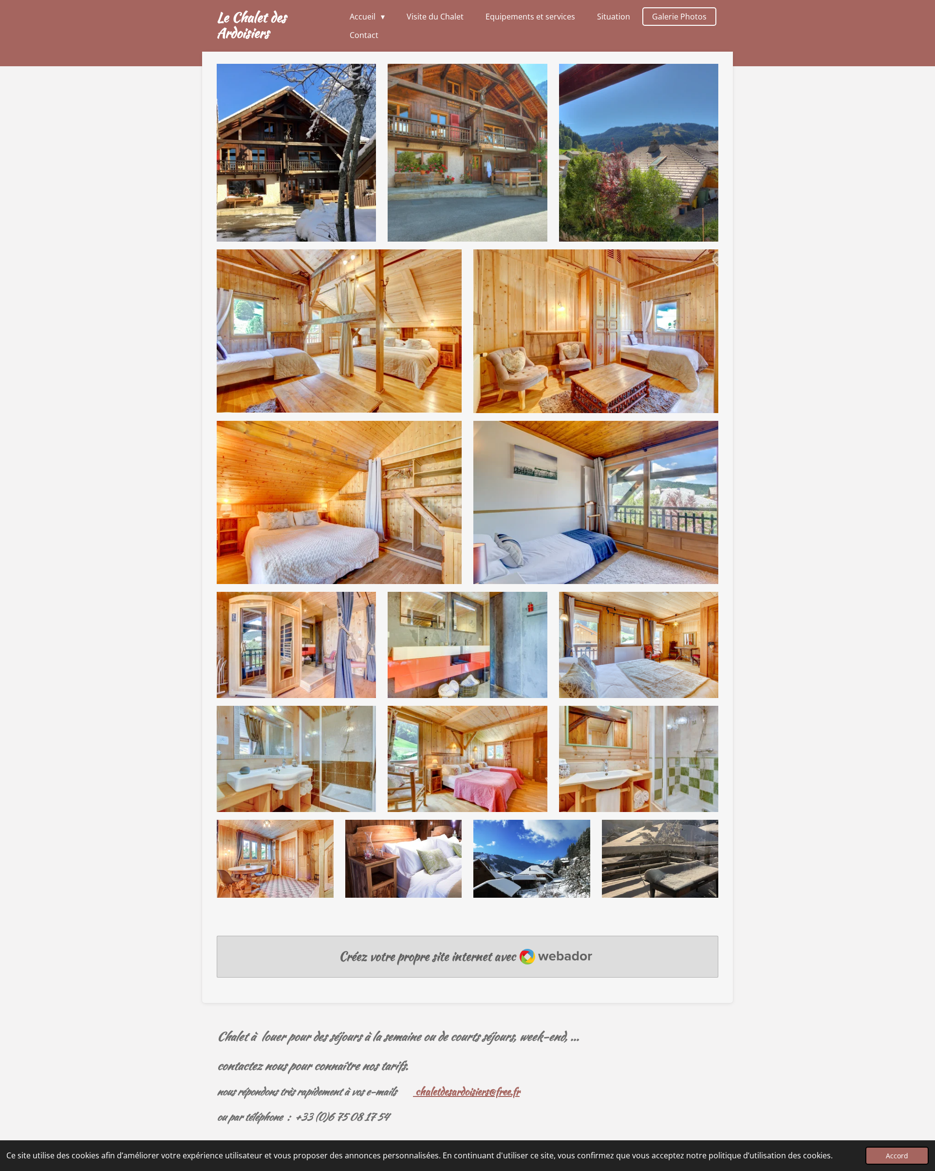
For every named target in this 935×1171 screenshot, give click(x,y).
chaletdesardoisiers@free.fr (466, 1091)
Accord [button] (897, 1155)
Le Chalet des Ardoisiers (251, 24)
